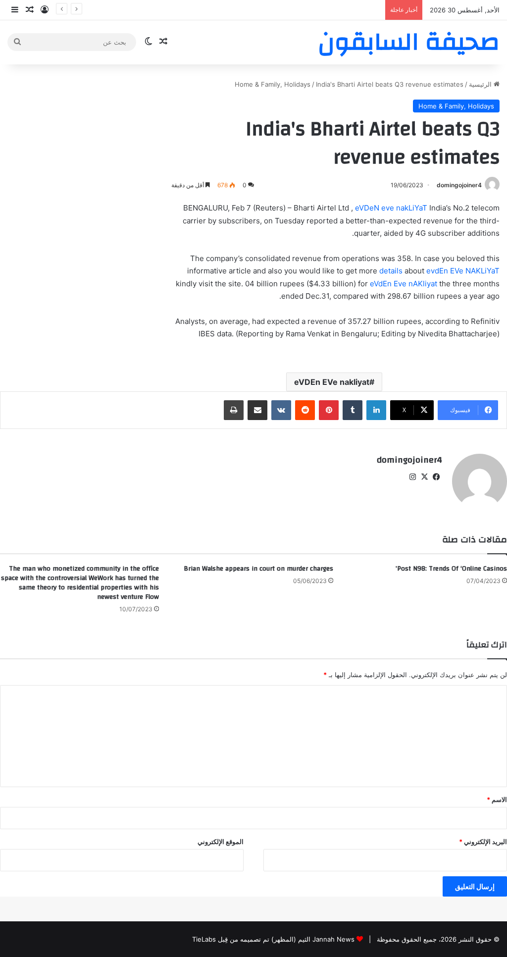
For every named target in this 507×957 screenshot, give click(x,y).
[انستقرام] (412, 477)
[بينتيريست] (329, 410)
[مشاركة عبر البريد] (257, 410)
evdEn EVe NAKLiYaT (463, 270)
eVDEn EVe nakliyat (331, 382)
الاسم (497, 799)
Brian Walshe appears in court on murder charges (258, 568)
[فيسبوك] (436, 477)
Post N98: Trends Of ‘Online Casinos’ (451, 568)
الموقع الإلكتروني (221, 842)
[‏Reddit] (305, 410)
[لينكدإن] (376, 410)
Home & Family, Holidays (272, 84)
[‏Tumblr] (352, 410)
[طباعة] (234, 410)
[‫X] (424, 477)
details (391, 270)
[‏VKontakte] (281, 410)
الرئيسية (481, 84)
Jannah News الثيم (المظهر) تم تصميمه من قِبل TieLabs (273, 939)
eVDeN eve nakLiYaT (391, 208)
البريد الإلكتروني (483, 842)
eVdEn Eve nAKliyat (403, 283)
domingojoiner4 (459, 185)
